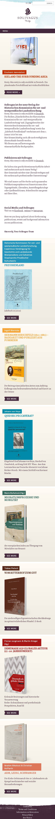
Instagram (38, 210)
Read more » (13, 92)
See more (12, 317)
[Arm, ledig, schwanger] (21, 743)
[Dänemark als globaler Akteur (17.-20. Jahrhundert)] (21, 675)
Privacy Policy (27, 815)
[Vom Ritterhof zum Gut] (21, 596)
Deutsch (40, 113)
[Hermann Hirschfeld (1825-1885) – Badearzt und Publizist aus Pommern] (21, 364)
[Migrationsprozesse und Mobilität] (21, 524)
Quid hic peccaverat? (19, 416)
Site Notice (27, 817)
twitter (27, 210)
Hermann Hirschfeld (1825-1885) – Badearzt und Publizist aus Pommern (26, 337)
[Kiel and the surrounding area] (24, 52)
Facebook (18, 210)
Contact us (27, 806)
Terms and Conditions (27, 809)
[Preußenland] (18, 289)
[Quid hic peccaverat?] (18, 439)
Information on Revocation (27, 812)
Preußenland (14, 265)
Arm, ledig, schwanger (20, 773)
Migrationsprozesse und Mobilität (21, 499)
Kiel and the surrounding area (26, 76)
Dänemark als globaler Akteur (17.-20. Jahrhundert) (26, 650)
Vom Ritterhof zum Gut (20, 573)
